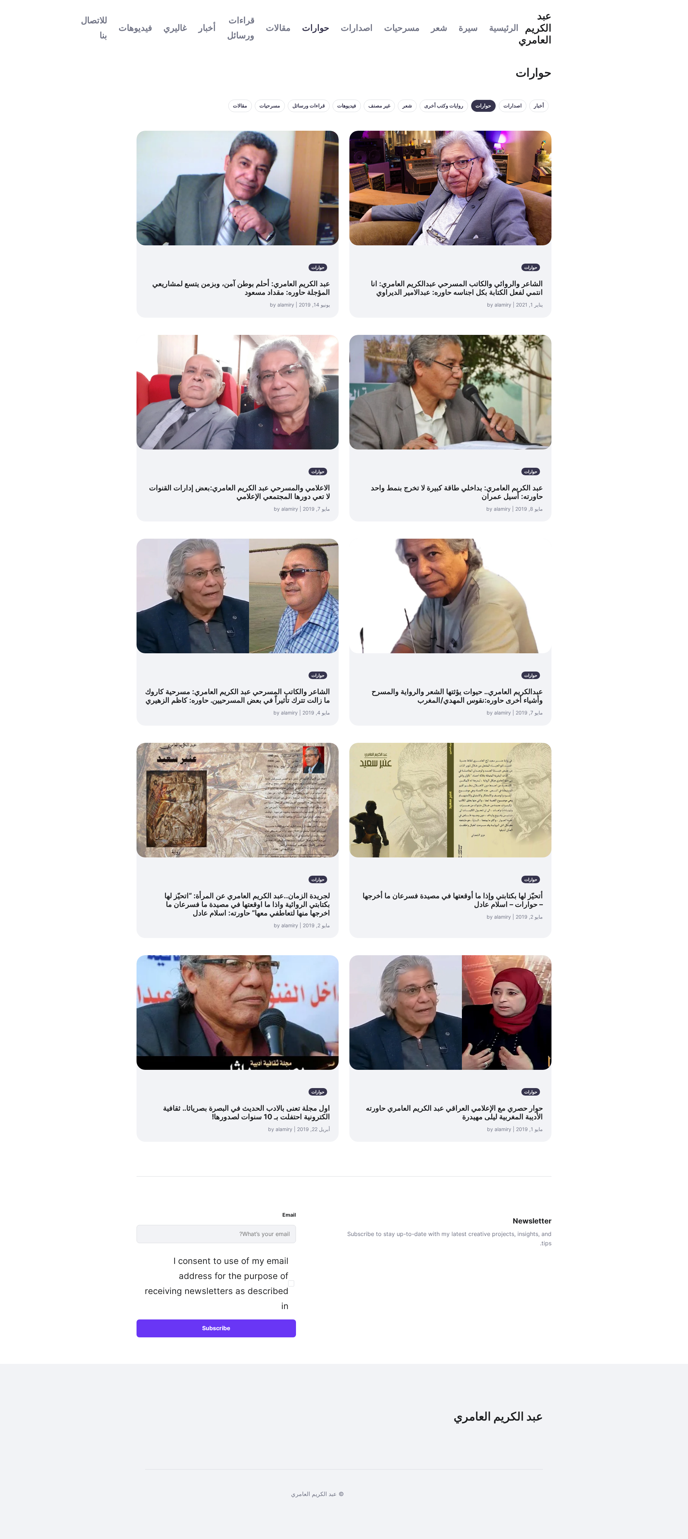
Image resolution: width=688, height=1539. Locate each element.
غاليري (175, 28)
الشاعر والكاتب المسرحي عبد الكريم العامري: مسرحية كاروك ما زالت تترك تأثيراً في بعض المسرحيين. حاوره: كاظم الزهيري (237, 695)
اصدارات (357, 28)
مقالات (278, 28)
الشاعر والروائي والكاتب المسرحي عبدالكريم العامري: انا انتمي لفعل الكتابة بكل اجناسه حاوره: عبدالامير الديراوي (457, 288)
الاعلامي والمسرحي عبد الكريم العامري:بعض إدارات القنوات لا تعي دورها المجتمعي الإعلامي (239, 492)
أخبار (207, 28)
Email (289, 1215)
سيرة (468, 28)
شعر (439, 28)
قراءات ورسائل (308, 105)
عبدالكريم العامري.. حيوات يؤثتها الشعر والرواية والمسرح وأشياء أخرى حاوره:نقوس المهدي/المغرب (457, 695)
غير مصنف (379, 105)
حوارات (315, 28)
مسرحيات (402, 28)
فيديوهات (135, 28)
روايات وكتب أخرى (443, 105)
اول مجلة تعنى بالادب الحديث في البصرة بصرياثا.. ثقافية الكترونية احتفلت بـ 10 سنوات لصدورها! (246, 1112)
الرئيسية (504, 28)
